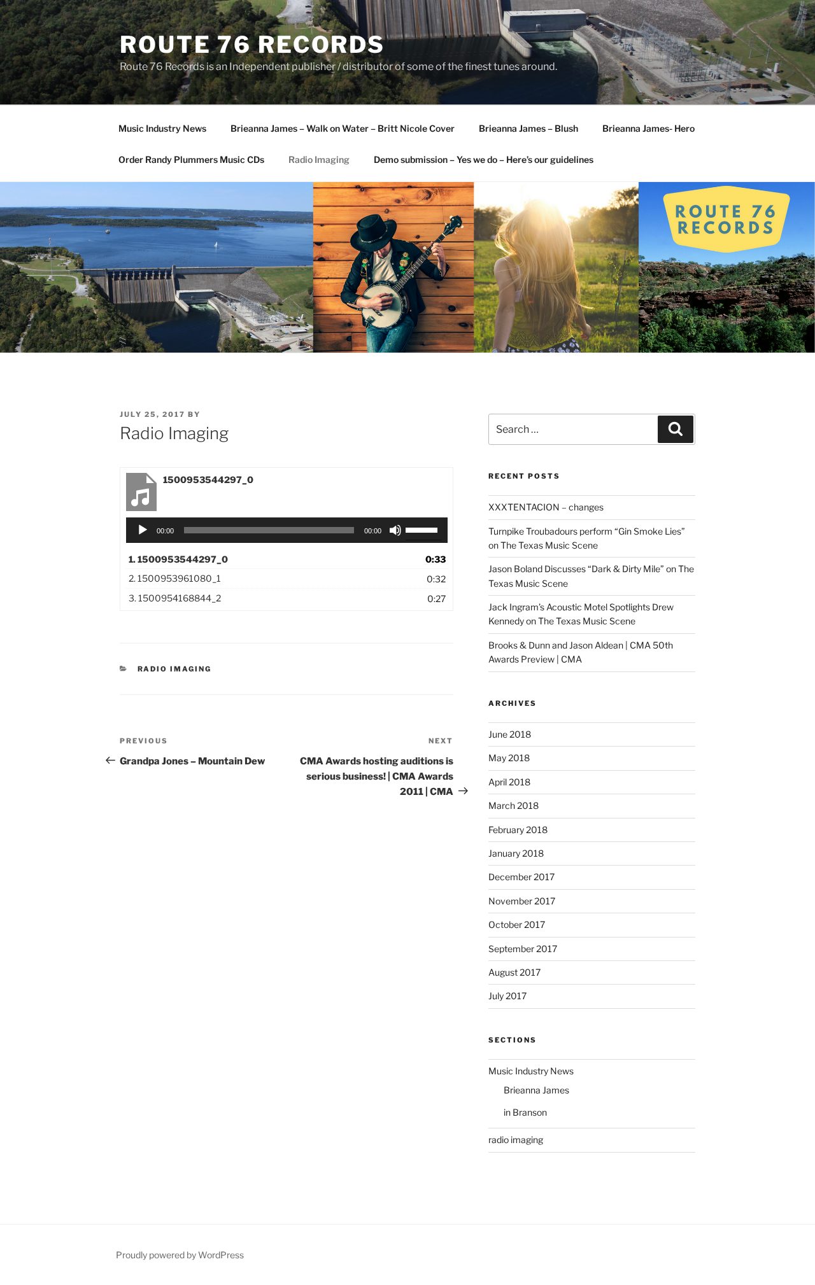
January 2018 (516, 853)
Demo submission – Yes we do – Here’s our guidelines (483, 159)
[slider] (423, 528)
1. (178, 559)
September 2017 (522, 948)
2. (175, 578)
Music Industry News (162, 128)
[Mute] (395, 530)
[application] (287, 530)
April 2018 (509, 781)
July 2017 (507, 995)
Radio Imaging (319, 159)
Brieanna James (536, 1090)
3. (175, 598)
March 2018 (513, 805)
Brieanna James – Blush (528, 128)
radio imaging (175, 668)
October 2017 (516, 924)
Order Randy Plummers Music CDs (191, 159)
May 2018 (509, 757)
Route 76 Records (252, 45)
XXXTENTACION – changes (546, 507)
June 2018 (509, 734)
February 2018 (518, 829)
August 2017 (514, 972)
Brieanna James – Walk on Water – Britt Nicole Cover (342, 128)
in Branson (525, 1112)
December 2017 (521, 876)
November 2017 (521, 900)
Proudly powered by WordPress (180, 1254)
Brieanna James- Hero (648, 128)
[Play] (142, 530)
